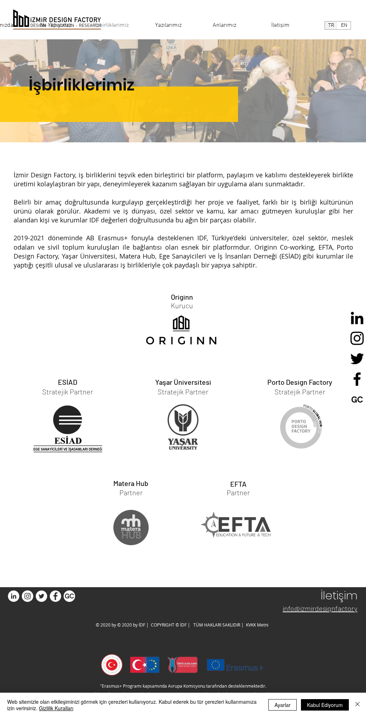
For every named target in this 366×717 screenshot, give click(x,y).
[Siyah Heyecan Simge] (357, 359)
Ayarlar (282, 704)
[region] (182, 318)
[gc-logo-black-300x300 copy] (357, 399)
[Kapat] (357, 704)
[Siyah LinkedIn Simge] (357, 318)
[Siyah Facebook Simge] (357, 379)
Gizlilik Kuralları (56, 708)
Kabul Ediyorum (325, 704)
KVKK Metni (256, 625)
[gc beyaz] (69, 596)
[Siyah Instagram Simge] (357, 338)
